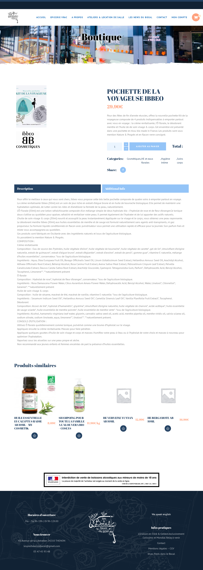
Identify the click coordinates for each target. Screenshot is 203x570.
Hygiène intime (165, 160)
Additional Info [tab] (115, 188)
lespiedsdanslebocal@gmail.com (42, 546)
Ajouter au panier (147, 146)
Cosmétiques (134, 158)
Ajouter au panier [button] (34, 435)
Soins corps (180, 160)
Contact (161, 543)
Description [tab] (25, 188)
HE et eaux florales (147, 160)
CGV (172, 548)
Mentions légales (157, 548)
